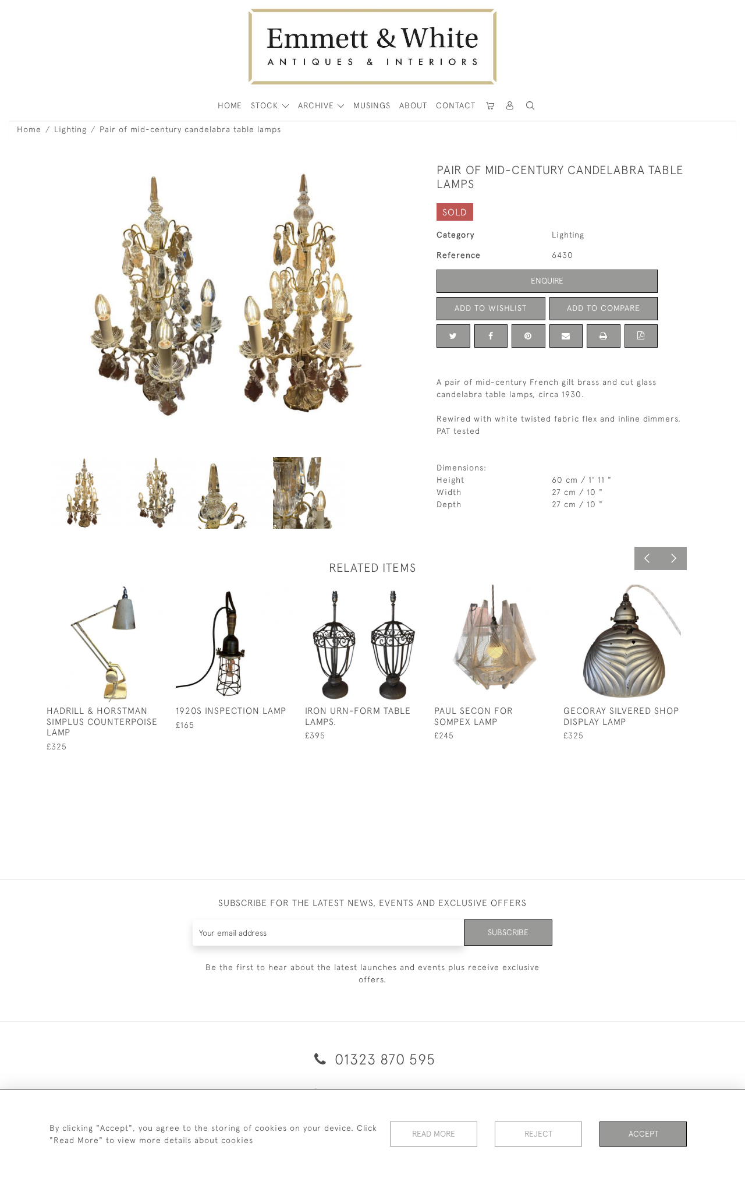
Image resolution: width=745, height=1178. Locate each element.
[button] (530, 106)
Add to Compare (603, 308)
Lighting (70, 129)
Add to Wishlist (491, 308)
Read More (433, 1133)
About (413, 105)
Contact (456, 105)
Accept (643, 1133)
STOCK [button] (266, 105)
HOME (230, 105)
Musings (372, 105)
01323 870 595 (383, 1058)
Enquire (547, 280)
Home (29, 129)
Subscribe (508, 932)
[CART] (490, 106)
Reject (538, 1133)
